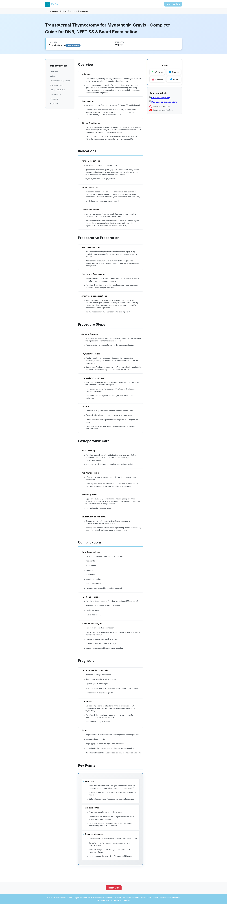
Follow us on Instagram (161, 107)
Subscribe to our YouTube (163, 110)
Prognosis (54, 99)
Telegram (175, 72)
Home (47, 11)
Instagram (159, 79)
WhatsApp (159, 72)
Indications (54, 76)
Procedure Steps (56, 85)
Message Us (176, 899)
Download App (173, 4)
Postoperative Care (57, 90)
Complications (55, 94)
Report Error (113, 888)
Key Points (54, 103)
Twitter (175, 79)
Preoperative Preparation (60, 81)
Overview (54, 72)
